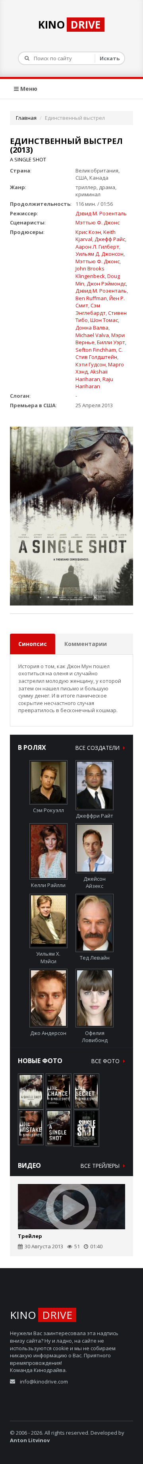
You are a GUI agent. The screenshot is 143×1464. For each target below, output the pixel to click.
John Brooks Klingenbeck (90, 272)
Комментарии (85, 644)
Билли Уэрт (111, 342)
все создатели (98, 747)
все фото (106, 1061)
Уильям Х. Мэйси (48, 957)
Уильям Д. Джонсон (99, 253)
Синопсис (32, 644)
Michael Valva (92, 335)
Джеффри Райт (94, 815)
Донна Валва (91, 327)
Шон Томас (104, 320)
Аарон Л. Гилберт (97, 246)
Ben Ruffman (91, 298)
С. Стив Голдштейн (99, 353)
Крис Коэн (88, 232)
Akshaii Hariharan (91, 375)
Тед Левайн (95, 957)
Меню (28, 88)
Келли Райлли (48, 885)
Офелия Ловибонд (95, 1036)
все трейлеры (101, 1165)
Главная (26, 117)
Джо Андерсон (48, 1032)
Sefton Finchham (95, 349)
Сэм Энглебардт (90, 309)
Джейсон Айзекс (94, 882)
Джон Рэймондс (106, 283)
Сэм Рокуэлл (48, 810)
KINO (69, 24)
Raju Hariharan (94, 383)
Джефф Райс (110, 239)
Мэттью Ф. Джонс (97, 222)
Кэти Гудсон (90, 364)
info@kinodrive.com (44, 1381)
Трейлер (30, 1236)
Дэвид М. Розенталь (101, 213)
